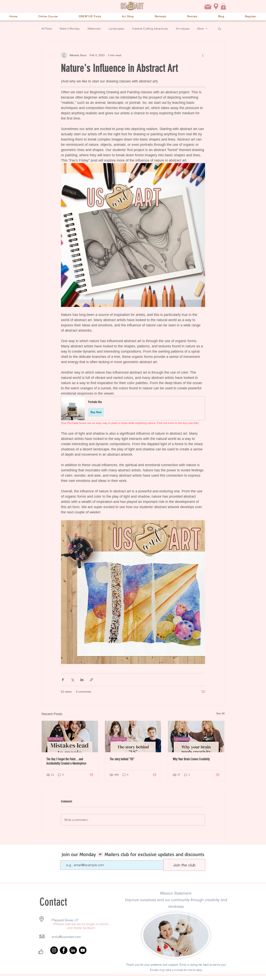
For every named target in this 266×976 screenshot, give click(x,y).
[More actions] (202, 55)
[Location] (215, 6)
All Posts (46, 28)
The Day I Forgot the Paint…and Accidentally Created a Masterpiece (66, 761)
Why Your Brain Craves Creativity (191, 759)
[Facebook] (63, 950)
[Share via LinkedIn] (82, 680)
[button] (223, 6)
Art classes (182, 28)
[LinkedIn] (73, 950)
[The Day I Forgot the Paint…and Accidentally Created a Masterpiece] (70, 736)
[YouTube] (82, 950)
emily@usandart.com (66, 937)
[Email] (208, 7)
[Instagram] (54, 950)
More (200, 28)
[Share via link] (91, 680)
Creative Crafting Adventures (150, 28)
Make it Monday (70, 28)
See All (220, 713)
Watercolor (94, 28)
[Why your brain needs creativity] (196, 736)
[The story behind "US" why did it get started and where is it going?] (133, 736)
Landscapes (116, 28)
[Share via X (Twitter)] (72, 680)
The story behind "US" (122, 759)
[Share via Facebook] (63, 680)
